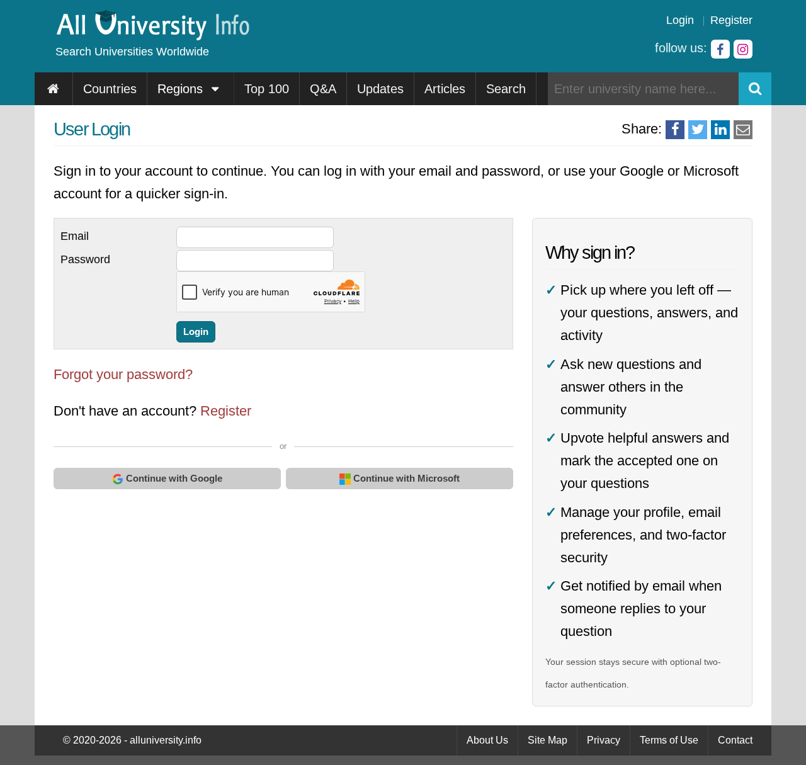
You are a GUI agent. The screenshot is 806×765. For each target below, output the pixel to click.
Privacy (603, 740)
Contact (735, 740)
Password (85, 259)
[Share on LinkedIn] (720, 129)
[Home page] (54, 88)
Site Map (547, 740)
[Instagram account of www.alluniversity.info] (743, 49)
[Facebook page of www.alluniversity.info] (720, 49)
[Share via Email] (743, 129)
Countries (110, 89)
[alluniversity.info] (152, 36)
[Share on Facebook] (675, 129)
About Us (487, 740)
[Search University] (755, 88)
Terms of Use (669, 740)
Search (506, 89)
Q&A (323, 89)
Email (74, 236)
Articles (444, 89)
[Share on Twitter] (697, 129)
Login (680, 20)
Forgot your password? (123, 374)
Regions (182, 89)
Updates (380, 89)
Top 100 (266, 89)
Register (731, 20)
